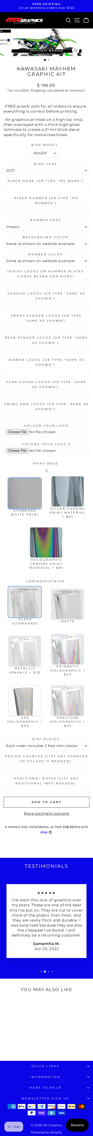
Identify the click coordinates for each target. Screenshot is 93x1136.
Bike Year (45, 164)
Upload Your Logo (46, 425)
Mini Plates (45, 739)
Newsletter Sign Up (45, 1098)
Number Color (45, 254)
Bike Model (45, 144)
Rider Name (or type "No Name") (45, 181)
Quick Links (45, 1066)
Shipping (37, 90)
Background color (46, 237)
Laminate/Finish (45, 581)
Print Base (46, 463)
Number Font (45, 220)
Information (45, 1077)
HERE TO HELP (45, 1087)
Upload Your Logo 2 (46, 444)
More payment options (46, 813)
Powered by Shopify (46, 1132)
